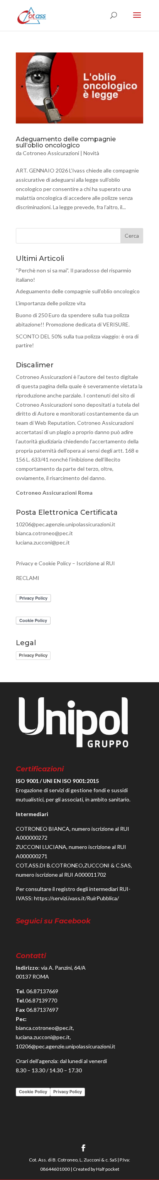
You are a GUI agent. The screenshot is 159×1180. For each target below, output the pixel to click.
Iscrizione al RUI (95, 563)
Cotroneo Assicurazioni (51, 153)
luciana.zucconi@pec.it (43, 542)
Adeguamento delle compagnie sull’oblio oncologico (66, 142)
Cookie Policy (33, 1091)
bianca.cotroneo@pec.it (44, 533)
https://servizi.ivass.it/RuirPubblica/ (76, 898)
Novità (91, 153)
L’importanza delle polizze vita (51, 303)
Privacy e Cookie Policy (43, 563)
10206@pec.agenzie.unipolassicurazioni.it (65, 524)
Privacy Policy (33, 655)
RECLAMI (27, 578)
